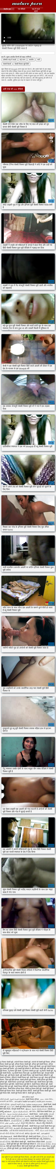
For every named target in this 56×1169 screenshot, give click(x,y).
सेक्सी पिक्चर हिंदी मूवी (21, 1086)
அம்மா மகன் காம (22, 1119)
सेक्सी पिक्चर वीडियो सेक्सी (36, 1142)
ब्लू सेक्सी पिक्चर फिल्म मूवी (20, 1073)
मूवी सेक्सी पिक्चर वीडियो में (40, 1075)
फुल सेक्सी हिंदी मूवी (32, 1139)
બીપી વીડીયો (4, 1104)
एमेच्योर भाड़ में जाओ (9, 60)
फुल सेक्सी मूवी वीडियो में (23, 1068)
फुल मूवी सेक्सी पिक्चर (48, 1066)
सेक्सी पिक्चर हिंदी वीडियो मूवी (38, 1086)
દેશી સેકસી (20, 1133)
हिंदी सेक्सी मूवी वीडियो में (28, 1144)
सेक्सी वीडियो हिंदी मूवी (20, 1136)
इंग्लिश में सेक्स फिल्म (43, 1146)
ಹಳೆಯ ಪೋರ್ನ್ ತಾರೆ (32, 1133)
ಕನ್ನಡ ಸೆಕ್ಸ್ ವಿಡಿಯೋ (28, 1123)
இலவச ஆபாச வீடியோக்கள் (36, 1109)
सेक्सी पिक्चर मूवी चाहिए (45, 1082)
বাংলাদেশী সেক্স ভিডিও (7, 1101)
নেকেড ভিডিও (49, 1099)
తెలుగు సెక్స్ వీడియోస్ (44, 1123)
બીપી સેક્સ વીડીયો (44, 1144)
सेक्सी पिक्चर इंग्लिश (32, 1099)
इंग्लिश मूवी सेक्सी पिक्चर (40, 1064)
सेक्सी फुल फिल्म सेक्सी (7, 1119)
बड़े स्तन (22, 60)
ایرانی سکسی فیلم (12, 1123)
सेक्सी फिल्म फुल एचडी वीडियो (39, 1119)
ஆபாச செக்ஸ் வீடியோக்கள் (17, 1114)
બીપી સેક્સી (4, 1099)
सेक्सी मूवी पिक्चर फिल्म (7, 1091)
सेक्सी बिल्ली (7, 64)
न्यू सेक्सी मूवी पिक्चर (21, 1066)
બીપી (37, 1130)
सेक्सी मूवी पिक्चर (48, 1088)
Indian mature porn (34, 1104)
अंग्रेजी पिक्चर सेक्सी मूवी (22, 1062)
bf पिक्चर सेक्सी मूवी (6, 1062)
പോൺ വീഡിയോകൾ (23, 1128)
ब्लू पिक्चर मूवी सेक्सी (14, 1071)
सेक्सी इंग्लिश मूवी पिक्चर (28, 1080)
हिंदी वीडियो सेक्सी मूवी (18, 1142)
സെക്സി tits (5, 1126)
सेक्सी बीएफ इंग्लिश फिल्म (16, 1088)
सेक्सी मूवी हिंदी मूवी (13, 1144)
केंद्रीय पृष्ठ (7, 9)
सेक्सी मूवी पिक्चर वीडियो (24, 1091)
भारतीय (31, 60)
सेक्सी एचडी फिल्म (34, 1136)
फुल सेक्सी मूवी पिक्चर (7, 1068)
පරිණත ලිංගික (47, 1136)
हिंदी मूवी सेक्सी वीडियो (13, 1146)
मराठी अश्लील (43, 1114)
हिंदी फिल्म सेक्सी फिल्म (44, 1111)
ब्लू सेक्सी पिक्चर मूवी (37, 1073)
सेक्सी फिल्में (47, 1104)
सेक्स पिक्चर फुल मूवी (37, 1077)
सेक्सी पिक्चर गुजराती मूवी (16, 1082)
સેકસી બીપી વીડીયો (7, 1133)
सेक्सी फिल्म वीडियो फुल (38, 1121)
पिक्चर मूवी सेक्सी (34, 1066)
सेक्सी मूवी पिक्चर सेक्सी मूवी (42, 1091)
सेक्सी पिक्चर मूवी (30, 1082)
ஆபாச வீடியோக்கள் (20, 1111)
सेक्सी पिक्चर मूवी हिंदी (22, 64)
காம (42, 1099)
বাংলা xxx (3, 1148)
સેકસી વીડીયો (5, 1142)
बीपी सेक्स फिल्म (5, 1109)
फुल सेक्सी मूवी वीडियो (26, 1148)
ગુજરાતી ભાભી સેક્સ (17, 1104)
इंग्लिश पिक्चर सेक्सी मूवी (23, 1064)
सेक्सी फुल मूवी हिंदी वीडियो (43, 1116)
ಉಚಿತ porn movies (44, 1101)
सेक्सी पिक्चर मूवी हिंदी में (23, 1084)
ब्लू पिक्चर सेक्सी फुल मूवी (30, 1071)
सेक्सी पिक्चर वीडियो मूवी (40, 1084)
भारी (38, 60)
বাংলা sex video (40, 1148)
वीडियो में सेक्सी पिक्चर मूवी (20, 1077)
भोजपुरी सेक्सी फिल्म (18, 1109)
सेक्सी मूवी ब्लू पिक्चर (34, 1093)
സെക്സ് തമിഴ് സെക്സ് (25, 1101)
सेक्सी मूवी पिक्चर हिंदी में (19, 1093)
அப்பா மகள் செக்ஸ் (47, 1130)
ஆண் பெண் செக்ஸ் (17, 1099)
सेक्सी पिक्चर (33, 1114)
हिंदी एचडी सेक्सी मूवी (28, 1146)
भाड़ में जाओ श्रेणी (36, 10)
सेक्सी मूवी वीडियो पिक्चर (23, 1107)
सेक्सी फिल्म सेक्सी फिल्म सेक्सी (42, 1107)
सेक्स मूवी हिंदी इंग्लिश (12, 1080)
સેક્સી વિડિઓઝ (17, 1116)
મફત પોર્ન (10, 1107)
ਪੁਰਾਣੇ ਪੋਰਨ (9, 1128)
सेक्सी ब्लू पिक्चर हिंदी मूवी (33, 1088)
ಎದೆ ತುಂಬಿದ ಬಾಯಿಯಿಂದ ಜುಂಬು (21, 1130)
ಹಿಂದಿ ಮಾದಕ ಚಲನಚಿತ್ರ (16, 1139)
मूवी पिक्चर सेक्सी (13, 1075)
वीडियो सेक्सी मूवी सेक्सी (20, 1126)
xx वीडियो (26, 1121)
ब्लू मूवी (53, 1146)
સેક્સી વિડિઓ (16, 1121)
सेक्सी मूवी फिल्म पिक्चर (27, 4)
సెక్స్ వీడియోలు (45, 1139)
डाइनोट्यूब (3, 1139)
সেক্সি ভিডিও (32, 1111)
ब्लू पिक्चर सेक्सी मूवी (46, 1071)
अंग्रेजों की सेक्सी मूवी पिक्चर (41, 1062)
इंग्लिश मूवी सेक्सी (12, 1148)
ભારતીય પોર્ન (29, 1116)
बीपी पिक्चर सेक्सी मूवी (39, 1068)
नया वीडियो (21, 9)
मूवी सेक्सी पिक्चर (25, 1075)
